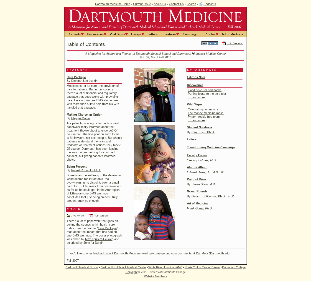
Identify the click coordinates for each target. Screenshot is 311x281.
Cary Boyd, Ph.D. (203, 132)
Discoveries (95, 34)
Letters (153, 34)
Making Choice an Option (84, 114)
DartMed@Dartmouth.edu (212, 253)
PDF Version (235, 43)
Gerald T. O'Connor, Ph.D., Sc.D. (213, 196)
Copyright (131, 272)
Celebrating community (203, 109)
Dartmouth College (234, 267)
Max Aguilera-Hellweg (99, 239)
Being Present (77, 166)
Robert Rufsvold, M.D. (86, 170)
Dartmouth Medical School (82, 267)
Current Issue (142, 4)
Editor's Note (196, 77)
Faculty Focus (197, 155)
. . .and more (196, 97)
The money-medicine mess (206, 113)
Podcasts (210, 4)
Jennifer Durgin (93, 242)
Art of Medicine (232, 34)
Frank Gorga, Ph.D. (200, 208)
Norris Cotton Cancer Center (202, 267)
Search (191, 4)
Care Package (76, 77)
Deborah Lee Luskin (84, 80)
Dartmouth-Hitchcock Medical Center (123, 267)
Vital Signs (117, 34)
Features (169, 34)
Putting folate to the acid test (207, 93)
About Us (160, 4)
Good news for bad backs (205, 90)
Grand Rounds (197, 191)
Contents (74, 34)
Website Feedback (155, 276)
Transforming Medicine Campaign (211, 147)
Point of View (196, 179)
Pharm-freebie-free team (204, 116)
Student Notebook (199, 127)
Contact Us (176, 4)
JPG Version (78, 215)
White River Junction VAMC (165, 267)
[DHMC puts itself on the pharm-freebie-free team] (154, 182)
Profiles (210, 34)
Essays (136, 34)
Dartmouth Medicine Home (112, 4)
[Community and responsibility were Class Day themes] (154, 120)
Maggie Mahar (80, 118)
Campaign (190, 34)
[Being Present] (154, 239)
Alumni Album (197, 167)
